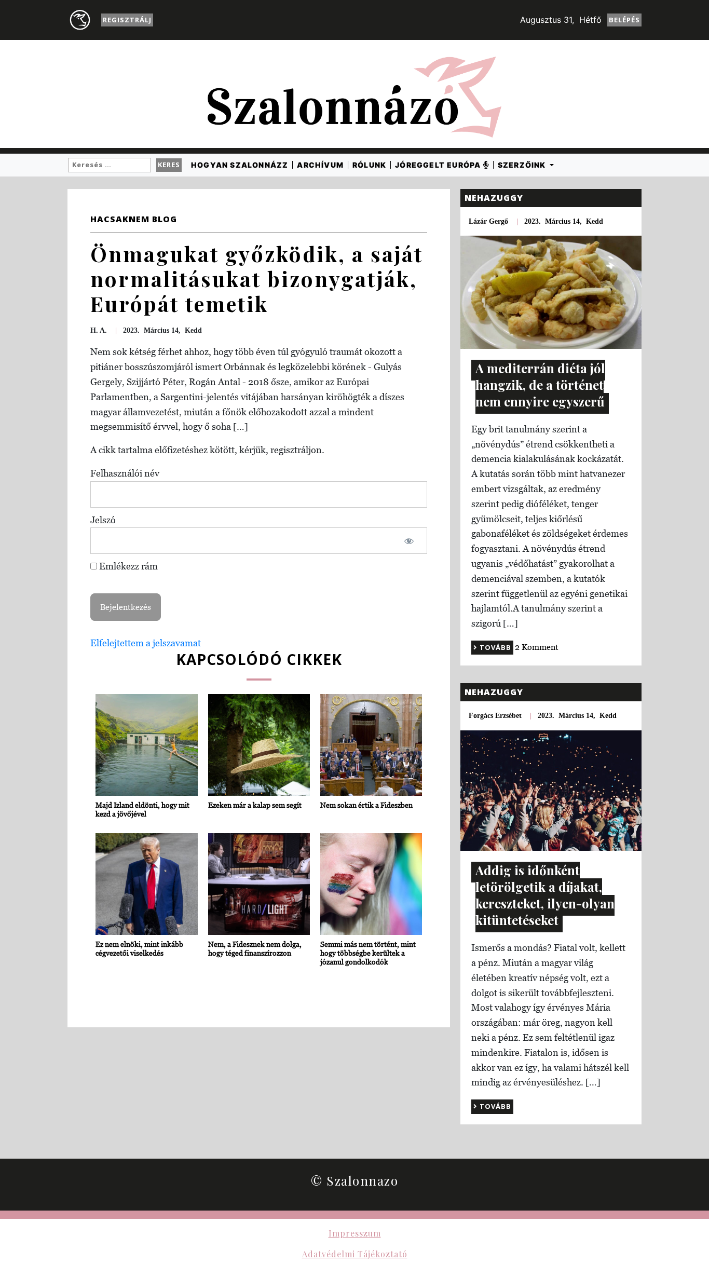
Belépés (624, 19)
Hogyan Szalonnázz (239, 165)
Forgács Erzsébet (495, 715)
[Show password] (409, 540)
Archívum (320, 165)
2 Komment (536, 646)
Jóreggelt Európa (439, 165)
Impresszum (355, 1233)
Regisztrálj (127, 19)
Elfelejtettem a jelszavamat (145, 642)
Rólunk (369, 165)
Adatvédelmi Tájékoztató (354, 1253)
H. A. (98, 330)
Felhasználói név (124, 473)
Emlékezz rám (127, 566)
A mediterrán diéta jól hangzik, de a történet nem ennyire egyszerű (540, 385)
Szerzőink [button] (523, 165)
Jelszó (103, 519)
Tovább (494, 647)
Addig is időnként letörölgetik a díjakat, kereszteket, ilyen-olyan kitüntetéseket (545, 895)
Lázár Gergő (488, 221)
